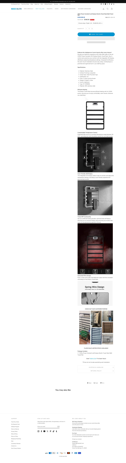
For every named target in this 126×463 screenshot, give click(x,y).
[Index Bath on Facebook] (41, 431)
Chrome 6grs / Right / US (15, 405)
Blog (32, 4)
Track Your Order (25, 4)
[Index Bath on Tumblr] (56, 431)
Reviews (56, 4)
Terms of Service (15, 429)
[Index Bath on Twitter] (47, 431)
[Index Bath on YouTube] (44, 431)
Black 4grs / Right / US (19, 405)
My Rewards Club (15, 4)
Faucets (49, 8)
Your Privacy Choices (16, 448)
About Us (37, 4)
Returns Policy (96, 370)
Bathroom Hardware (68, 8)
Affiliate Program (48, 4)
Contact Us (67, 4)
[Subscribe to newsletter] (58, 427)
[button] (81, 17)
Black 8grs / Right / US (23, 405)
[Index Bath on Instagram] (38, 431)
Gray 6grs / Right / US (27, 405)
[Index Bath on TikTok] (53, 431)
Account (62, 4)
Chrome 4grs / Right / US (13, 405)
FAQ (42, 4)
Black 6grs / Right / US (21, 405)
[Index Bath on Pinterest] (50, 431)
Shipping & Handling (96, 367)
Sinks (57, 8)
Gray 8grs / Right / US (29, 405)
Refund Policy (14, 434)
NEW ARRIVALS (28, 8)
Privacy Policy (14, 431)
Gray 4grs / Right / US (25, 405)
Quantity (81, 28)
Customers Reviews (16, 443)
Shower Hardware (84, 8)
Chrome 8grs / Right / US (17, 405)
